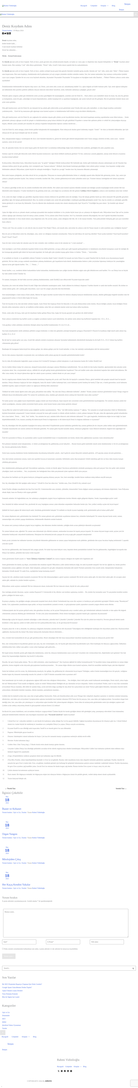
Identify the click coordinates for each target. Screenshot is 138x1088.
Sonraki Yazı (121, 788)
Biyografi (84, 6)
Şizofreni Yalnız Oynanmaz (11, 1025)
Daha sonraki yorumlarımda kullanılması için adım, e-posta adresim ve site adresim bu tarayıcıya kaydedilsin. (41, 949)
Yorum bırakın (7, 30)
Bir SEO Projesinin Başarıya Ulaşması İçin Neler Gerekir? (22, 984)
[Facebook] (3, 33)
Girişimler (93, 6)
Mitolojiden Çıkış (11, 859)
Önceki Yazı (10, 788)
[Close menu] (2, 1032)
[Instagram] (62, 1071)
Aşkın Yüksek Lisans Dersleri (12, 991)
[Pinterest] (8, 33)
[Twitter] (5, 33)
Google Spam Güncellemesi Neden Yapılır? (17, 987)
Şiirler (4, 1022)
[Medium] (71, 1071)
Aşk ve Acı (17, 812)
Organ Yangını (9, 834)
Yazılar (24, 812)
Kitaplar (103, 6)
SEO (3, 1019)
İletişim (121, 10)
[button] (107, 6)
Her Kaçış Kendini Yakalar (16, 884)
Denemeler (6, 1015)
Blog (113, 6)
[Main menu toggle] (136, 14)
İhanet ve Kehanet (11, 808)
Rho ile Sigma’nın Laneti (10, 997)
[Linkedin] (10, 33)
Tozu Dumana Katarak (10, 994)
